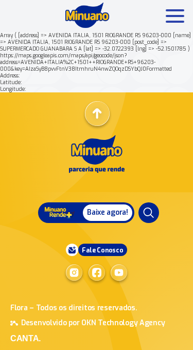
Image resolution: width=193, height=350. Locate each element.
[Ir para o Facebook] (97, 272)
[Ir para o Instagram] (74, 272)
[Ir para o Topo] (97, 113)
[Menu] (148, 212)
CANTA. (25, 338)
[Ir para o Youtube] (119, 272)
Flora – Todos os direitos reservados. (73, 308)
